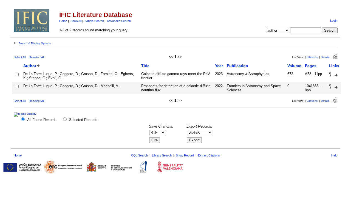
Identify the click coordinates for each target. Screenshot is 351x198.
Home (63, 21)
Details (325, 57)
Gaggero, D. (69, 74)
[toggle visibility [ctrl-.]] (26, 113)
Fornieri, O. (109, 74)
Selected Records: (83, 120)
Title (145, 66)
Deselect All (36, 57)
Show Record (185, 155)
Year (219, 66)
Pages (310, 66)
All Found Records (41, 120)
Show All (75, 21)
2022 (219, 86)
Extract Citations (209, 155)
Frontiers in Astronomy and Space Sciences (254, 88)
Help (334, 155)
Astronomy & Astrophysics (248, 74)
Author (29, 66)
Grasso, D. (89, 74)
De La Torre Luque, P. (40, 74)
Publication (237, 66)
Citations (312, 57)
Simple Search (94, 21)
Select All (20, 57)
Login (333, 20)
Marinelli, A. (110, 86)
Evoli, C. (55, 78)
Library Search (162, 155)
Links (334, 66)
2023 (219, 74)
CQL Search (139, 155)
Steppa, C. (37, 78)
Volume (294, 66)
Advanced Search (119, 21)
